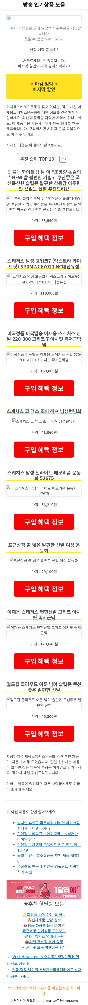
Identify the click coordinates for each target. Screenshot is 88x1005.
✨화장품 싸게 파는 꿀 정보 (44, 914)
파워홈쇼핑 (60, 987)
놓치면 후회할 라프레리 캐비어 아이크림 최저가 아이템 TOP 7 (48, 825)
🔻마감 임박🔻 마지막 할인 (44, 86)
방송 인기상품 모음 (44, 4)
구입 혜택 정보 (44, 237)
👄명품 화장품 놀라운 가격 (44, 925)
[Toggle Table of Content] (61, 159)
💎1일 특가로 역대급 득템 (44, 936)
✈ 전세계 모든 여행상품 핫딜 (44, 947)
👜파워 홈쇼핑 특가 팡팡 (44, 941)
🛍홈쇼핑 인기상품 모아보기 (44, 930)
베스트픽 (29, 987)
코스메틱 (14, 987)
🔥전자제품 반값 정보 (44, 919)
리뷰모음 (44, 987)
